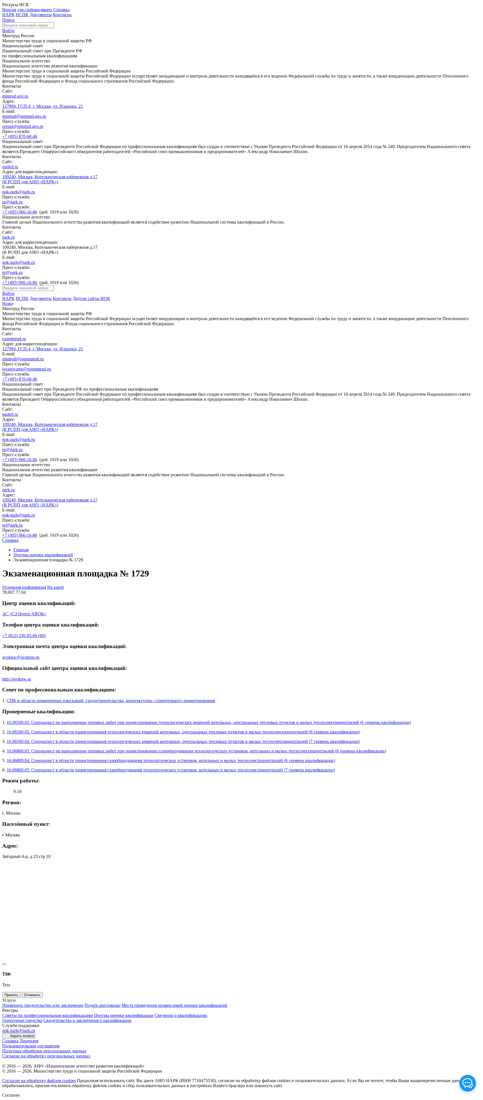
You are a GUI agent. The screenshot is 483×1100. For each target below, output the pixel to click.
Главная (21, 549)
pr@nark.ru (12, 202)
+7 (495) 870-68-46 (19, 136)
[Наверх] (4, 964)
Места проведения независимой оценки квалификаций (174, 1005)
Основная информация (24, 587)
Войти (8, 30)
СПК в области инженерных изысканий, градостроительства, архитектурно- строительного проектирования (111, 700)
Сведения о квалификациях (181, 1015)
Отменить (32, 995)
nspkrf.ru (10, 166)
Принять (11, 995)
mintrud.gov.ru (15, 96)
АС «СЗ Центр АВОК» (24, 613)
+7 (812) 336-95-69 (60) (24, 635)
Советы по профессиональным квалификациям (47, 1015)
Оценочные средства (22, 1020)
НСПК (22, 14)
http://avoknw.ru (16, 679)
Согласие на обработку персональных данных (46, 1056)
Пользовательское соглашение (31, 1045)
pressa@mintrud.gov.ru (22, 126)
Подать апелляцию (102, 1005)
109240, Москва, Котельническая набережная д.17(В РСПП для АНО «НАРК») (50, 179)
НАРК (8, 14)
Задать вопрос (22, 1036)
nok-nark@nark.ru (18, 191)
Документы (41, 14)
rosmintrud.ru (14, 338)
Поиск (8, 19)
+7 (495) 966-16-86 (19, 212)
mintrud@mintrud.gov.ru (24, 116)
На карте (55, 587)
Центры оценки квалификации (123, 1015)
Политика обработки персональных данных (44, 1051)
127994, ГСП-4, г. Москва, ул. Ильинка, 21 (42, 106)
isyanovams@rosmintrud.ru (26, 369)
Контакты (62, 14)
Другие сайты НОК (91, 298)
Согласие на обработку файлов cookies (39, 1080)
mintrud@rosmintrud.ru (23, 358)
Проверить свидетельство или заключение (42, 1005)
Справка (61, 9)
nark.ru (8, 237)
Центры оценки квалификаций (43, 554)
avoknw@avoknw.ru (20, 657)
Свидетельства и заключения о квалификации (87, 1020)
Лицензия (29, 1040)
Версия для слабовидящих (27, 9)
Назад (7, 303)
